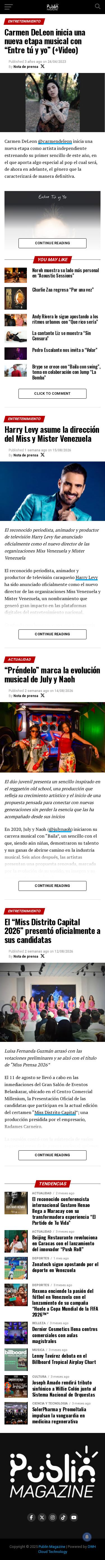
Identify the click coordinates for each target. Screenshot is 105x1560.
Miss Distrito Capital (55, 1112)
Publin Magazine (52, 1547)
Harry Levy (87, 577)
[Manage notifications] (87, 1536)
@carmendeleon (55, 141)
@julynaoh (60, 829)
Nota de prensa (25, 67)
